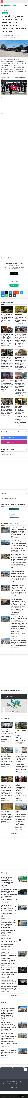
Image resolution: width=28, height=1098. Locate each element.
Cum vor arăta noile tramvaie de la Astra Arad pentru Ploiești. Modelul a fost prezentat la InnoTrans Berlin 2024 (9, 1052)
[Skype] (21, 292)
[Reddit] (17, 292)
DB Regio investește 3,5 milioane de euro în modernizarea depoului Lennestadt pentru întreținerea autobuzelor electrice (7, 385)
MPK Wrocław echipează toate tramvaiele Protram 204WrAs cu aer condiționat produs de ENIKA (20, 318)
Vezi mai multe (14, 651)
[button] (14, 1096)
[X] (6, 292)
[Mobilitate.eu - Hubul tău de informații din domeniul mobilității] (10, 5)
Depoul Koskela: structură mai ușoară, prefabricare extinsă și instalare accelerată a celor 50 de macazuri (7, 409)
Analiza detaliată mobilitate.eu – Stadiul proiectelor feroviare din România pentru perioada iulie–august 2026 (8, 1026)
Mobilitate (14, 10)
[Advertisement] (14, 192)
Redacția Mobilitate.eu (8, 35)
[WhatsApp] (6, 295)
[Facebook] (3, 292)
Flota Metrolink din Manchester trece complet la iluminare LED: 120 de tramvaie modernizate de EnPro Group (7, 318)
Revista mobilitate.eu (20, 1083)
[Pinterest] (14, 292)
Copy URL (14, 285)
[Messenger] (3, 295)
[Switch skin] (23, 6)
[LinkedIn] (10, 292)
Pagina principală (7, 10)
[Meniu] (2, 6)
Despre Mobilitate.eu (8, 1083)
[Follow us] (25, 1069)
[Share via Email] (10, 295)
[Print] (14, 295)
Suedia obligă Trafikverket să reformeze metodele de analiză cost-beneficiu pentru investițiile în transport (7, 734)
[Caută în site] (26, 6)
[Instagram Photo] (6, 1073)
